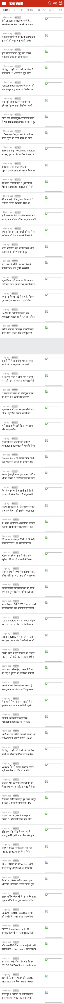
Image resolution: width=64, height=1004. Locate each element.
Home (6, 9)
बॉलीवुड (51, 9)
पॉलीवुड (30, 9)
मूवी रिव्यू (40, 9)
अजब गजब (18, 9)
